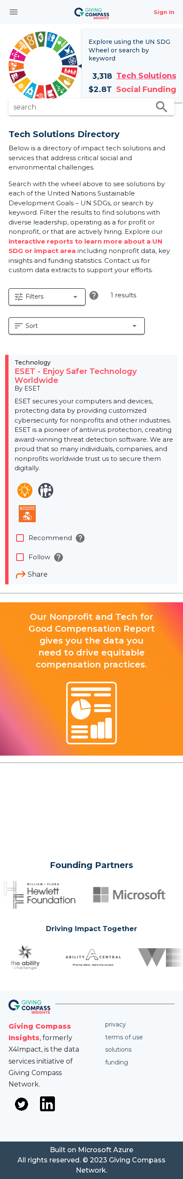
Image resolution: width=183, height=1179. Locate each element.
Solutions (118, 1049)
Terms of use (124, 1037)
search (161, 107)
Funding (116, 1062)
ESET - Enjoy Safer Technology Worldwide (75, 376)
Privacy (115, 1024)
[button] (47, 296)
